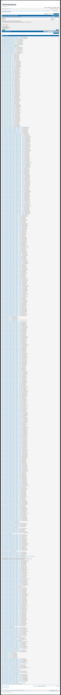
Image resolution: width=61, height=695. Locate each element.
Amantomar (11, 649)
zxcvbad (20, 463)
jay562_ (19, 322)
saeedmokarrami (24, 206)
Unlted (19, 475)
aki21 (14, 51)
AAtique (19, 368)
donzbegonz (20, 581)
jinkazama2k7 (23, 191)
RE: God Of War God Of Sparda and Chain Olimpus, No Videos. (11, 127)
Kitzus (19, 607)
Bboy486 (20, 355)
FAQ (2, 533)
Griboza (19, 342)
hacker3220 (23, 190)
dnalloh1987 (13, 61)
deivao (19, 645)
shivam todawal (20, 680)
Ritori (19, 235)
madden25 (20, 599)
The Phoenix (20, 356)
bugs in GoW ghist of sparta (6, 649)
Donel (19, 232)
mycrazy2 (20, 659)
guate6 (19, 271)
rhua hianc (20, 357)
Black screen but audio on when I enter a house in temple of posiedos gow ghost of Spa (14, 556)
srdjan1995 (16, 40)
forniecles (20, 351)
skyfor (12, 54)
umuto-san (20, 594)
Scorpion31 (20, 265)
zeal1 (19, 662)
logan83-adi (23, 199)
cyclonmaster (20, 456)
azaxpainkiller (20, 549)
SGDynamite (20, 336)
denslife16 (20, 495)
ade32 (19, 401)
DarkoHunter (20, 289)
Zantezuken (23, 166)
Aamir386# (20, 38)
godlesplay (20, 302)
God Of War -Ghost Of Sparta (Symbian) (7, 47)
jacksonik (20, 427)
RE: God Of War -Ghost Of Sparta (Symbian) (8, 48)
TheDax (19, 323)
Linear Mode (57, 15)
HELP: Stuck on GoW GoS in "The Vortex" (8, 640)
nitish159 (20, 349)
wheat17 (20, 481)
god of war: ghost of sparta (6, 521)
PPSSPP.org (6, 690)
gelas (19, 375)
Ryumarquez (20, 502)
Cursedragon (20, 371)
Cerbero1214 (20, 679)
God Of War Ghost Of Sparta (6, 45)
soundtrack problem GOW (5, 682)
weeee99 (23, 169)
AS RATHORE (20, 678)
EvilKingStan (13, 77)
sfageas (16, 39)
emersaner (20, 288)
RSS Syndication (22, 690)
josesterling (20, 648)
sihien (22, 205)
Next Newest (8, 31)
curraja (19, 382)
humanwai (20, 608)
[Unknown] (13, 84)
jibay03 (19, 526)
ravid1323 (23, 192)
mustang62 (11, 521)
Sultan (19, 384)
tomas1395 (20, 596)
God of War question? (5, 316)
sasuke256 (20, 312)
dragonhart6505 (20, 514)
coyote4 (19, 614)
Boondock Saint (20, 580)
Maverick (20, 308)
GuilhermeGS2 (21, 37)
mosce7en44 (23, 137)
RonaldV (15, 586)
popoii (19, 579)
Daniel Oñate (20, 304)
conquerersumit (20, 641)
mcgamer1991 (20, 660)
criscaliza (20, 615)
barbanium (20, 541)
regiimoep (20, 434)
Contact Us (3, 690)
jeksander (20, 343)
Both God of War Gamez (5, 669)
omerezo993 (20, 634)
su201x (19, 665)
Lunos (21, 132)
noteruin (19, 555)
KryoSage (20, 609)
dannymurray (20, 593)
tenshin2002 (13, 118)
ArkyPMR (15, 640)
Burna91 (20, 325)
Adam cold (5, 533)
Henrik (12, 46)
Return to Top (10, 690)
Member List (50, 7)
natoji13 (19, 616)
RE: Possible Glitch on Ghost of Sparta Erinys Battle (9, 638)
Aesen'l (19, 620)
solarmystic (23, 140)
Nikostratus (10, 316)
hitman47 (20, 507)
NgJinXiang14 (20, 450)
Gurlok (11, 317)
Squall (22, 209)
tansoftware (20, 283)
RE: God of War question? (5, 317)
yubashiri (20, 487)
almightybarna (20, 672)
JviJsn (19, 315)
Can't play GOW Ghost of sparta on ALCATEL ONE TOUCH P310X (11, 667)
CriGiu (19, 257)
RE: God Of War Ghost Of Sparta (6, 46)
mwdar (22, 160)
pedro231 (20, 647)
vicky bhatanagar (21, 595)
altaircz (19, 292)
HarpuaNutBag (20, 674)
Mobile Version (18, 690)
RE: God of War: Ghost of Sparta (6, 53)
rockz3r (3, 18)
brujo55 (13, 80)
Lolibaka (7, 626)
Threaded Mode (53, 15)
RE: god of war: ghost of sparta (6, 522)
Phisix (19, 305)
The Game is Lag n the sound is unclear (7, 586)
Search (46, 7)
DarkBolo (20, 582)
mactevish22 (20, 338)
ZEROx (19, 542)
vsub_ (19, 264)
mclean (19, 666)
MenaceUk (20, 675)
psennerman (20, 421)
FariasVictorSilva (19, 639)
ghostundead (20, 569)
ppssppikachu (13, 105)
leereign (19, 633)
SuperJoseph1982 (21, 560)
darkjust (19, 390)
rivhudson (20, 383)
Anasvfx (22, 667)
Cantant (19, 249)
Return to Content (14, 690)
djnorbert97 (20, 291)
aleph (22, 173)
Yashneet (20, 635)
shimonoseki (20, 619)
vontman (21, 131)
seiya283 (20, 493)
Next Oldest (4, 31)
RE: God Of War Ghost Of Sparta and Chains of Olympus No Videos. (11, 134)
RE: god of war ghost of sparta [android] (7, 50)
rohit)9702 (20, 661)
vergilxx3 (13, 67)
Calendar (55, 7)
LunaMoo (10, 653)
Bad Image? (4, 626)
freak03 (19, 335)
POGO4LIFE (20, 454)
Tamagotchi (13, 119)
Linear (19, 341)
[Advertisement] (33, 3)
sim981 (13, 57)
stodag (19, 388)
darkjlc (19, 490)
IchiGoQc (20, 474)
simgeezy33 (20, 464)
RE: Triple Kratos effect (5, 653)
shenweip (16, 41)
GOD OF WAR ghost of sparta (6, 636)
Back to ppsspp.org (4, 6)
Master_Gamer (15, 52)
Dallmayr (20, 350)
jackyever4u (20, 378)
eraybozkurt (20, 344)
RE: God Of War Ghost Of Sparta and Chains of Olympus (11, 37)
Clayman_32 (15, 47)
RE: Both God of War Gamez (6, 673)
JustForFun (20, 567)
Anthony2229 (23, 136)
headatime (13, 113)
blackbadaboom (20, 646)
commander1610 (21, 345)
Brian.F (19, 270)
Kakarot (19, 330)
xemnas (23, 193)
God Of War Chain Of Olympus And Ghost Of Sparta (9, 217)
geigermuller (13, 72)
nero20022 (9, 652)
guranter (20, 574)
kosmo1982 (11, 682)
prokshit (19, 219)
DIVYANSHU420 (24, 163)
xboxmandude (20, 381)
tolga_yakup (20, 562)
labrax (12, 103)
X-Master (18, 217)
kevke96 (13, 117)
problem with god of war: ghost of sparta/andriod (8, 530)
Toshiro (19, 494)
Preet (12, 71)
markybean (20, 588)
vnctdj (19, 523)
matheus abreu (20, 391)
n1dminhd (13, 73)
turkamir (13, 60)
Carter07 (13, 92)
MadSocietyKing (24, 150)
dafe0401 (12, 45)
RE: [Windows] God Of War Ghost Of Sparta (8, 39)
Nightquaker (20, 553)
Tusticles (20, 561)
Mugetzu (13, 79)
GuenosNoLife (20, 628)
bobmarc (20, 566)
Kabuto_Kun (20, 681)
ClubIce (19, 461)
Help (58, 7)
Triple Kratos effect (4, 652)
